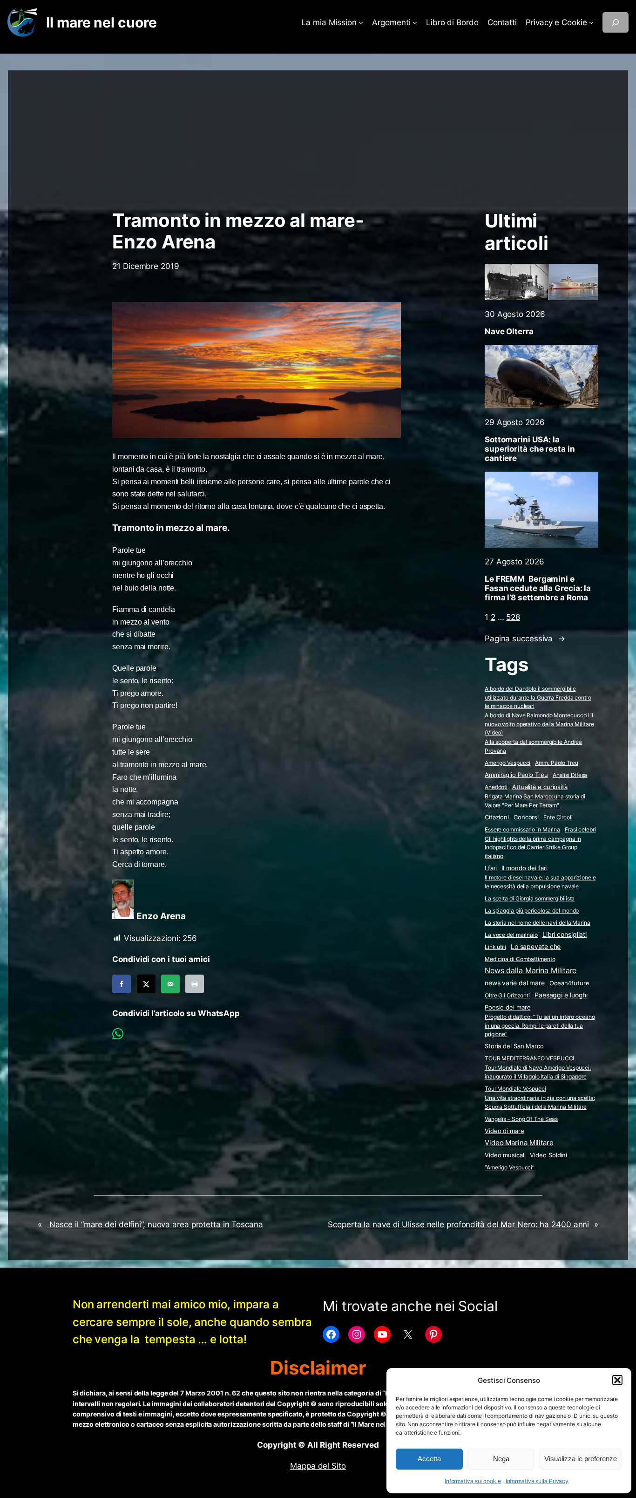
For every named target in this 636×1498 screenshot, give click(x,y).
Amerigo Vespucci (507, 762)
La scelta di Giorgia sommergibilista (530, 898)
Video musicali (505, 1155)
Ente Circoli (558, 817)
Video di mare (504, 1130)
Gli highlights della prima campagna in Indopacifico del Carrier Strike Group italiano (533, 847)
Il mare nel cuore (101, 22)
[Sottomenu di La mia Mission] (361, 22)
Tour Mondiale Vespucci (515, 1088)
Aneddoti (496, 786)
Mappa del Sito (318, 1466)
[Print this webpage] (194, 984)
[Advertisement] (318, 135)
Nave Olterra (509, 331)
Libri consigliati (564, 934)
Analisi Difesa (570, 774)
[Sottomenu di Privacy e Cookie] (591, 22)
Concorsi (526, 817)
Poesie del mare (508, 1007)
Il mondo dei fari (524, 868)
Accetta (429, 1459)
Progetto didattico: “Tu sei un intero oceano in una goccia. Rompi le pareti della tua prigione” (540, 1025)
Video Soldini (548, 1155)
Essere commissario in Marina (522, 829)
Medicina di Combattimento (520, 958)
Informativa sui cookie (473, 1480)
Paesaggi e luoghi (561, 995)
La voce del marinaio (511, 934)
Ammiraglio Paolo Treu (516, 774)
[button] (617, 1380)
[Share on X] (146, 984)
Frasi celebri (580, 829)
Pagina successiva (525, 638)
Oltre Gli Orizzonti (507, 995)
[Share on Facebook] (121, 984)
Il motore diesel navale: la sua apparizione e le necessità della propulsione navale (540, 882)
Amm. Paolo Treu (556, 762)
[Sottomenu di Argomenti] (415, 22)
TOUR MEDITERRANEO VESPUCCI (529, 1058)
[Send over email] (170, 984)
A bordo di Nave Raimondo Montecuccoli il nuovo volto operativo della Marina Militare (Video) (539, 724)
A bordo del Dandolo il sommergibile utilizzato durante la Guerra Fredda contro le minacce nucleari (538, 697)
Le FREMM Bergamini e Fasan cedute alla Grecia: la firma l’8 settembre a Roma (538, 588)
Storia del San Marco (514, 1046)
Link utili (495, 946)
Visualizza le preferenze (580, 1459)
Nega (501, 1459)
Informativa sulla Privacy (537, 1480)
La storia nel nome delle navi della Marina (537, 922)
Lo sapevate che (536, 946)
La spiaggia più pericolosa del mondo (532, 910)
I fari (491, 868)
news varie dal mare (515, 983)
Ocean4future (569, 983)
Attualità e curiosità (540, 786)
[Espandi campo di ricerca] (615, 22)
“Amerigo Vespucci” (510, 1167)
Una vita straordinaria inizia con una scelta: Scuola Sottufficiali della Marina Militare (540, 1102)
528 (513, 617)
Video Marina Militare (519, 1143)
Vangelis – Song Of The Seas (521, 1118)
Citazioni (497, 817)
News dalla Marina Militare (530, 970)
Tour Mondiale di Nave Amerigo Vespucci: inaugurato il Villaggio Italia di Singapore (538, 1072)
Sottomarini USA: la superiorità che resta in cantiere (530, 449)
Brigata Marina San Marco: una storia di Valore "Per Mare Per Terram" (535, 801)
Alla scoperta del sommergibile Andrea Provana (533, 746)
